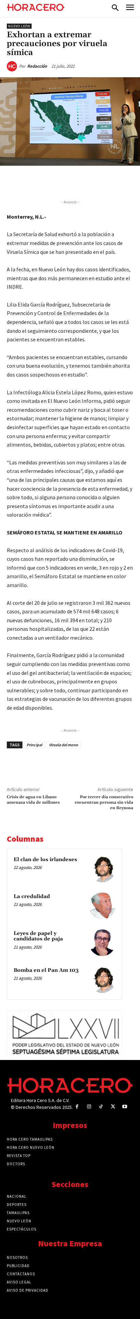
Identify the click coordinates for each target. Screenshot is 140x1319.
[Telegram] (82, 181)
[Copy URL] (97, 181)
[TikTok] (101, 1106)
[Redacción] (13, 66)
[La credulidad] (102, 906)
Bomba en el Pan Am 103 (46, 970)
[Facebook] (35, 181)
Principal (34, 744)
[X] (50, 181)
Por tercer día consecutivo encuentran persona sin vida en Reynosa (104, 802)
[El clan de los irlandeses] (102, 869)
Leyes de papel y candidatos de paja (38, 936)
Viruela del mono (63, 744)
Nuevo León (19, 26)
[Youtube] (125, 1106)
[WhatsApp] (66, 181)
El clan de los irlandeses (45, 859)
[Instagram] (89, 1106)
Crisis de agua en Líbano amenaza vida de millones (33, 799)
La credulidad (32, 896)
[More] (113, 181)
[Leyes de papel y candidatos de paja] (102, 942)
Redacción (37, 66)
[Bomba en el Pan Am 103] (102, 979)
